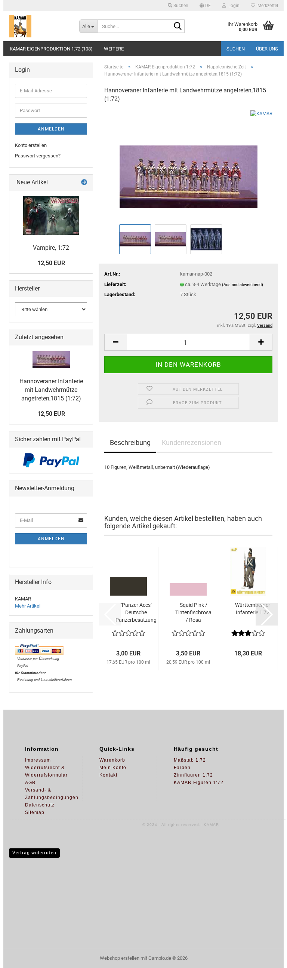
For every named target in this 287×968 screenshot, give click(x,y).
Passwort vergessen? (38, 156)
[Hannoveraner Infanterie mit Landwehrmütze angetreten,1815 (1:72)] (188, 166)
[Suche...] (177, 26)
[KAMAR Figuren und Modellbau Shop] (38, 26)
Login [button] (233, 5)
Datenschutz (40, 805)
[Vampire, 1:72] (51, 215)
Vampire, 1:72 (51, 247)
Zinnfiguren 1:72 (193, 775)
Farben (182, 767)
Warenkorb (112, 760)
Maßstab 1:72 (190, 760)
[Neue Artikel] (84, 182)
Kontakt (108, 775)
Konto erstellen (31, 145)
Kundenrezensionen (191, 442)
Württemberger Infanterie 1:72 (252, 608)
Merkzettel (266, 5)
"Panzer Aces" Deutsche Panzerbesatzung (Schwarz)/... (136, 613)
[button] (205, 5)
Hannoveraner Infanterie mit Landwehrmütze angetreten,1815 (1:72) (51, 390)
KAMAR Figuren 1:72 (198, 782)
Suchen (235, 49)
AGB (30, 782)
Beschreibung (130, 442)
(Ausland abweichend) (242, 284)
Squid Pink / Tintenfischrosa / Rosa (193, 612)
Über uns (267, 49)
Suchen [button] (180, 5)
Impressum (38, 760)
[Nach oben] (266, 957)
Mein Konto (112, 767)
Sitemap (34, 812)
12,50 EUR (51, 263)
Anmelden (51, 129)
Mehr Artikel (27, 606)
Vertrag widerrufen (34, 852)
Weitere (114, 49)
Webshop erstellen (119, 958)
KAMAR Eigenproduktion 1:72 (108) (51, 49)
